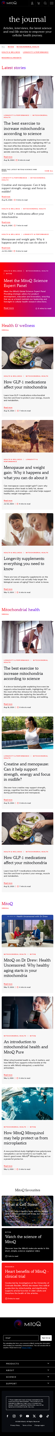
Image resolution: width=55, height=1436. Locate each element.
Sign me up (46, 1338)
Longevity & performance (36, 52)
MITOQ (11, 46)
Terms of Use (27, 1425)
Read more (8, 157)
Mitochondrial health (28, 46)
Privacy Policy (15, 1425)
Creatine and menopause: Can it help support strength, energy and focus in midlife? (24, 188)
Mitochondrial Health (34, 209)
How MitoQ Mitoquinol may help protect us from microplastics (26, 1138)
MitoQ (33, 954)
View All (49, 171)
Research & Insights (12, 57)
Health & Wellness (11, 52)
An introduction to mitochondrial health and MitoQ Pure (26, 1046)
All (3, 46)
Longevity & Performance (16, 115)
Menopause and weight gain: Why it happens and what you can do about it (26, 472)
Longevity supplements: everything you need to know (24, 563)
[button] (38, 3)
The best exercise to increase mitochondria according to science (24, 128)
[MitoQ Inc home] (27, 1325)
